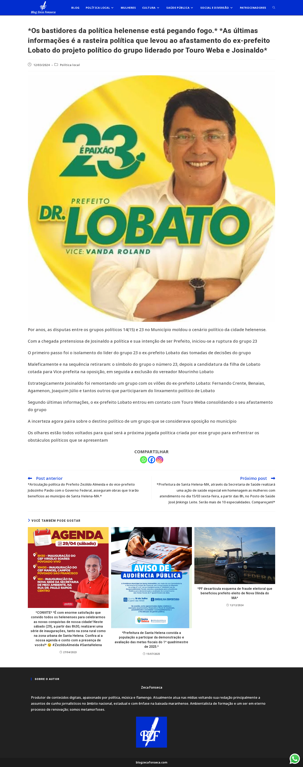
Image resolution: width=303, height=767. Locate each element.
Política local (70, 65)
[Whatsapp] (143, 459)
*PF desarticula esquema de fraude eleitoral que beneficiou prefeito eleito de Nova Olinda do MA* (234, 593)
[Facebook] (151, 459)
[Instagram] (159, 459)
